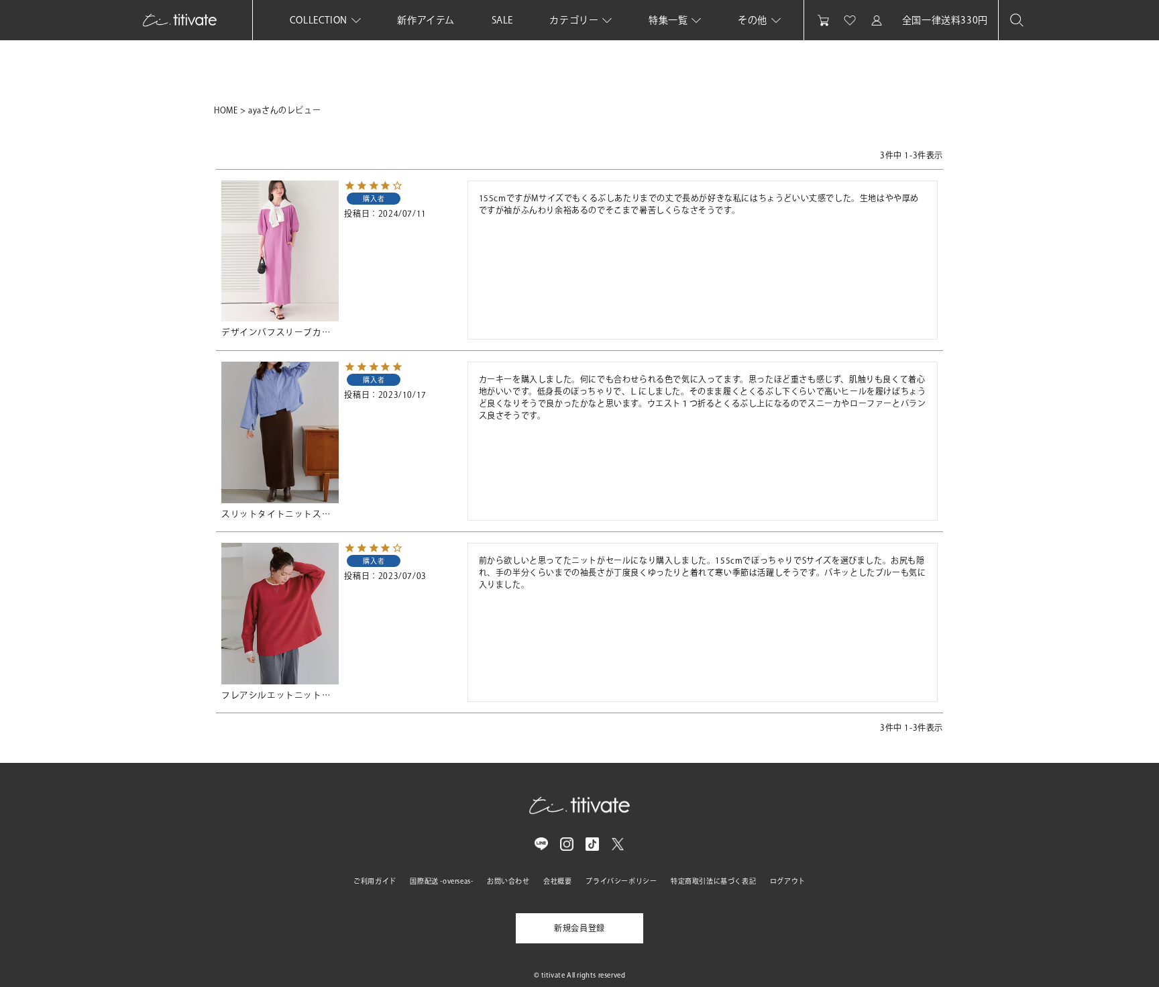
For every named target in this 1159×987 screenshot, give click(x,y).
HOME (225, 110)
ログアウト (788, 881)
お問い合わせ (508, 881)
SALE (502, 20)
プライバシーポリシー (621, 881)
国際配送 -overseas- (441, 881)
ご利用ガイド (374, 881)
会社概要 (557, 881)
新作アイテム (426, 20)
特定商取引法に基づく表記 (713, 881)
